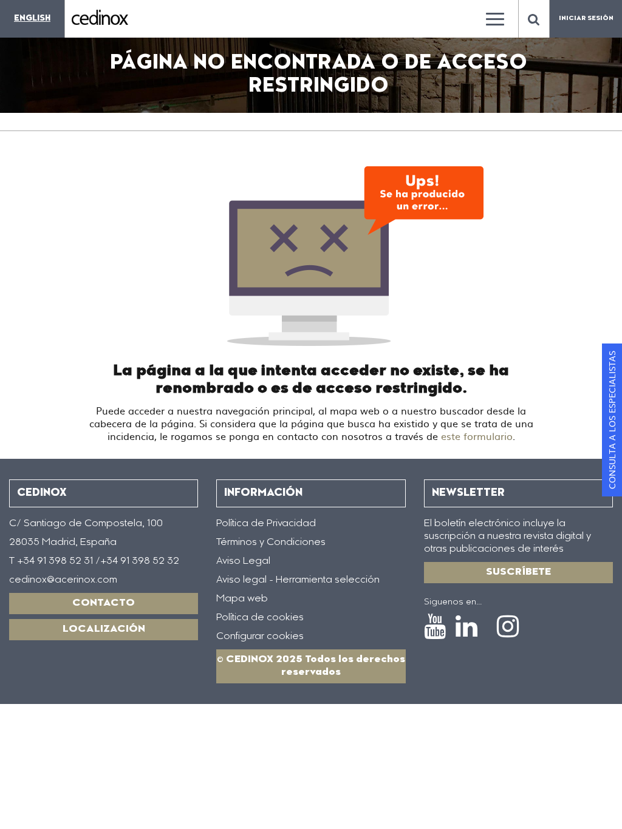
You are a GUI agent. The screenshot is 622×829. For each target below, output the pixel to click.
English (32, 18)
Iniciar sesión (586, 19)
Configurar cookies (260, 636)
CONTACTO (103, 603)
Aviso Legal (243, 561)
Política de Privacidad (266, 524)
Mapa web (242, 599)
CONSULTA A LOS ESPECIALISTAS (612, 420)
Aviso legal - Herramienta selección (298, 580)
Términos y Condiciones (271, 542)
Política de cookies (260, 618)
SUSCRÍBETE (518, 572)
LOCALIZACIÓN (104, 629)
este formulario (477, 435)
